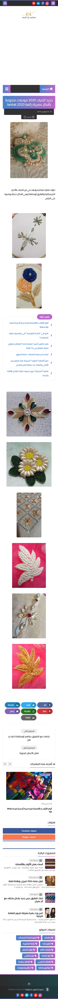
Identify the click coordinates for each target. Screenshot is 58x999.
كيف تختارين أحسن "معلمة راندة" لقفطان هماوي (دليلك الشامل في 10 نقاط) (28, 346)
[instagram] (47, 3)
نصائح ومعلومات (24, 968)
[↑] (29, 984)
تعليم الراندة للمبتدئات (27, 937)
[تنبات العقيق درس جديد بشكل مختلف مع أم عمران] (50, 898)
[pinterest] (34, 3)
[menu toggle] (53, 3)
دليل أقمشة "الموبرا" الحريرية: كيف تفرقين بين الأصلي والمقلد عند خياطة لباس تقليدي (29, 363)
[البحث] (5, 3)
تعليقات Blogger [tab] (29, 837)
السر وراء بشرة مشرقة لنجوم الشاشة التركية (25, 914)
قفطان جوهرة (24, 962)
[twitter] (27, 995)
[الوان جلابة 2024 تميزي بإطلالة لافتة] (50, 881)
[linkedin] (38, 3)
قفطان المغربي (44, 962)
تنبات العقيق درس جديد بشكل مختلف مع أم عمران (23, 899)
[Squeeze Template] (47, 989)
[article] (29, 735)
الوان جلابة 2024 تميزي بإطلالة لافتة (26, 881)
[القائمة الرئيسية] (7, 89)
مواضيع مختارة (44, 968)
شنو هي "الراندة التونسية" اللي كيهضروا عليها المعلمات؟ (28, 335)
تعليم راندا (46, 943)
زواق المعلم (27, 949)
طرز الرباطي (29, 956)
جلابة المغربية (29, 943)
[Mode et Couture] (29, 15)
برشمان (47, 937)
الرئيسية (45, 89)
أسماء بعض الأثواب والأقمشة (29, 864)
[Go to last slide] (10, 764)
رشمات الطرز (45, 949)
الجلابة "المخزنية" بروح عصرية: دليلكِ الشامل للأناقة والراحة (27, 373)
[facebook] (43, 3)
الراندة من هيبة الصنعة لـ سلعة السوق (32, 354)
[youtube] (36, 995)
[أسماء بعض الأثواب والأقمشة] (50, 864)
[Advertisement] (29, 53)
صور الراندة (46, 956)
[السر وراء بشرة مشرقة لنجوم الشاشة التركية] (50, 913)
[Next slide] (5, 764)
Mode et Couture (15, 989)
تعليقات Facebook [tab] (29, 831)
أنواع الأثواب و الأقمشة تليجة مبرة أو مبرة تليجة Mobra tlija (28, 325)
